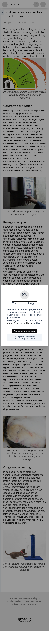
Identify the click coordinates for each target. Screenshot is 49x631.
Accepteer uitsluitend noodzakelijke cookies (24, 337)
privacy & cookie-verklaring (19, 323)
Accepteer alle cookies (24, 331)
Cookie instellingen (24, 303)
